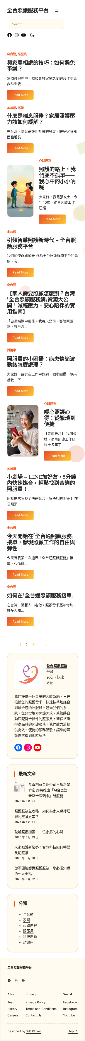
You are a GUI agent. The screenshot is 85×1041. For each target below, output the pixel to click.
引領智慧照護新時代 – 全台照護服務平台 (41, 243)
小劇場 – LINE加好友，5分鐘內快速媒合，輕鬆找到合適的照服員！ (41, 483)
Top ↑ (73, 1031)
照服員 (22, 54)
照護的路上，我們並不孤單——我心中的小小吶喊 (57, 178)
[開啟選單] (56, 10)
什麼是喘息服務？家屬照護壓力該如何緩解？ (41, 119)
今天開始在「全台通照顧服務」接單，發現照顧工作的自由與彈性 (41, 542)
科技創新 (30, 936)
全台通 (11, 54)
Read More (20, 96)
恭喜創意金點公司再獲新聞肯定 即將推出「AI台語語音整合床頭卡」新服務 (49, 790)
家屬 (21, 107)
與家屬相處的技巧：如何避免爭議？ (41, 66)
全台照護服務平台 (28, 10)
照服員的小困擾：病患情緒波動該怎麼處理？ (41, 362)
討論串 (11, 350)
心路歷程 (45, 160)
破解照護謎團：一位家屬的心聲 (38, 832)
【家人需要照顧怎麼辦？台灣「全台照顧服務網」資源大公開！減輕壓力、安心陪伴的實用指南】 (41, 303)
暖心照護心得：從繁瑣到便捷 (59, 418)
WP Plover (33, 1031)
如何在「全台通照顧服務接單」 (40, 596)
